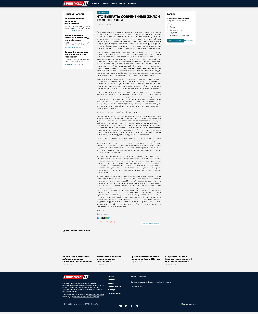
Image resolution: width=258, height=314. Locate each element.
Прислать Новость (139, 287)
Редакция (134, 276)
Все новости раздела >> (150, 223)
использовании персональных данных (86, 297)
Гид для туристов (118, 4)
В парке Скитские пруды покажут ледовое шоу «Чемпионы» (76, 54)
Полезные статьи (114, 293)
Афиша (105, 4)
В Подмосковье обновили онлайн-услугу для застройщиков (109, 259)
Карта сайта (143, 276)
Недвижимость (103, 12)
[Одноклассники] (101, 218)
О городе (132, 4)
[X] (103, 218)
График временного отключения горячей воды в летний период (77, 37)
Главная (111, 276)
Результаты (188, 40)
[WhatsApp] (106, 218)
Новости (95, 4)
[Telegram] (109, 218)
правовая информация (96, 295)
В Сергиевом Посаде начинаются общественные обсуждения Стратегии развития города (75, 23)
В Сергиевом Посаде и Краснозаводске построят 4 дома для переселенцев (178, 259)
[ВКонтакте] (98, 218)
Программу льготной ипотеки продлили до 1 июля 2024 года (145, 257)
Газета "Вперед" (102, 214)
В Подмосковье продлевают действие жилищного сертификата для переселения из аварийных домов (77, 260)
